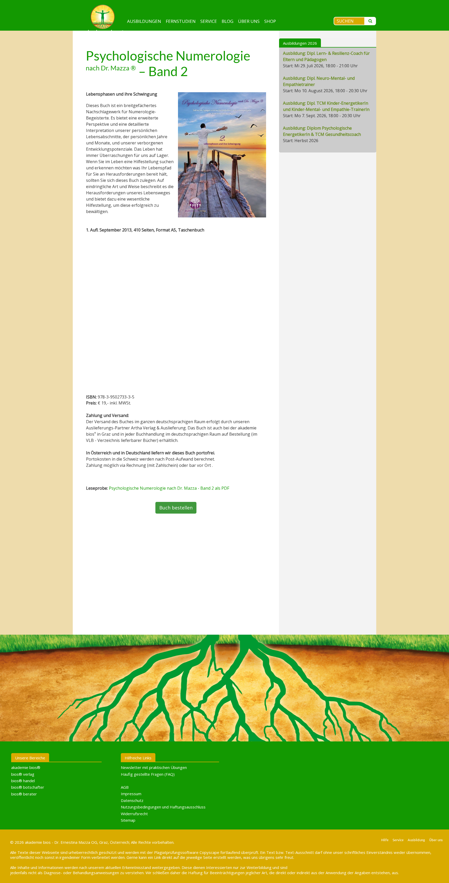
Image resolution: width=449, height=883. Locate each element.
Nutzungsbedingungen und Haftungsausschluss (163, 806)
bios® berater (24, 793)
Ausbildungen (144, 21)
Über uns (249, 21)
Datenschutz (132, 800)
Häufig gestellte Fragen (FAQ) (148, 774)
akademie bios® (25, 767)
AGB (125, 787)
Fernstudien (181, 21)
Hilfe (384, 840)
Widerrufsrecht (134, 813)
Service (208, 21)
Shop (270, 21)
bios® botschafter (27, 787)
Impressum (131, 793)
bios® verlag (22, 774)
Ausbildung (416, 840)
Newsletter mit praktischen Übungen (154, 767)
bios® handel (23, 780)
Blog (227, 21)
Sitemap (128, 820)
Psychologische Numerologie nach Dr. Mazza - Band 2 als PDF (169, 488)
